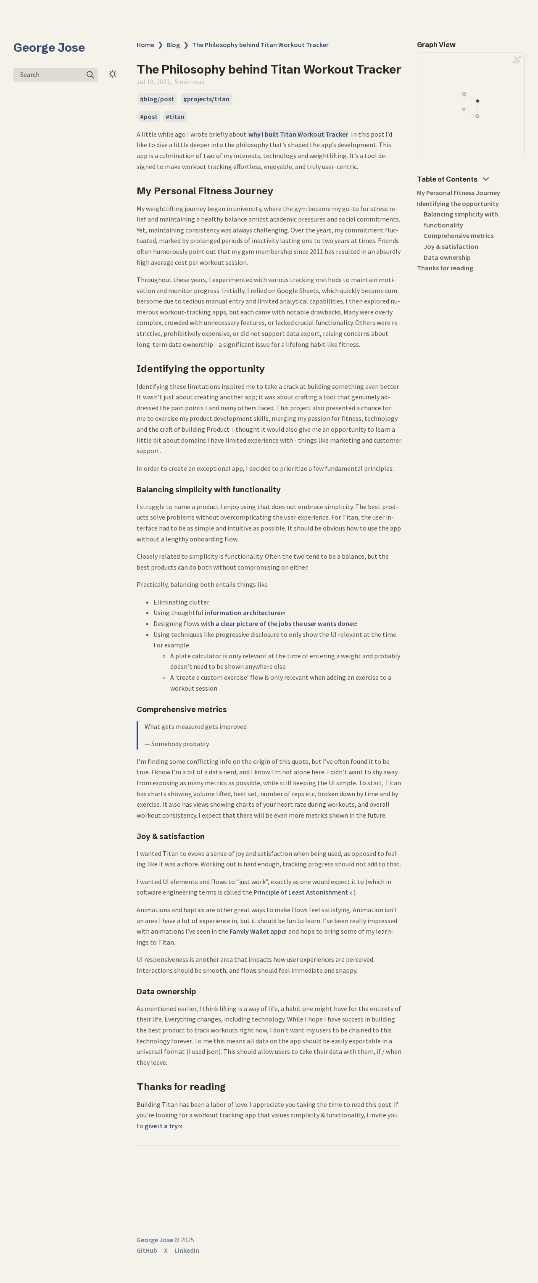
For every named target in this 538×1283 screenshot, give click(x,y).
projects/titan (208, 99)
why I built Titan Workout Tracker (298, 134)
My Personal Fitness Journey (458, 192)
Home (145, 44)
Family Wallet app (255, 931)
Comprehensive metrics (458, 235)
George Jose (49, 47)
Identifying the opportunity (458, 203)
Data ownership (447, 257)
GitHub (147, 1250)
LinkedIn (186, 1250)
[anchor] (281, 191)
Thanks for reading (445, 268)
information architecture (242, 612)
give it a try (161, 1126)
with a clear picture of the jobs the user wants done (277, 623)
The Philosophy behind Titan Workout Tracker (260, 44)
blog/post (159, 99)
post (151, 116)
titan (177, 116)
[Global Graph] (517, 60)
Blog (173, 44)
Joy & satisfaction (451, 246)
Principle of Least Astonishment (300, 892)
